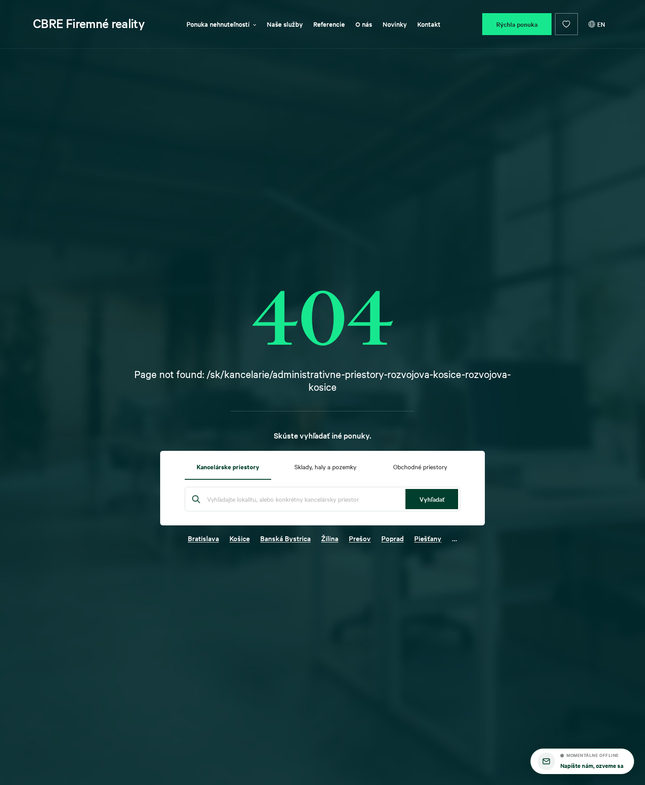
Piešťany (427, 538)
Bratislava (203, 538)
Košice (239, 538)
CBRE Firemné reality (88, 23)
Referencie (329, 24)
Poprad (392, 538)
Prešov (360, 538)
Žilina (329, 538)
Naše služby (285, 24)
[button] (582, 761)
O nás (363, 24)
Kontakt (429, 24)
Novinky (395, 24)
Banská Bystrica (285, 538)
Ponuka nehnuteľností (218, 24)
